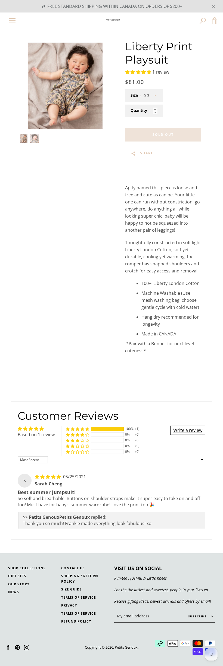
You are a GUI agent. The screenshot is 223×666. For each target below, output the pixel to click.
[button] (138, 72)
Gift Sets (17, 576)
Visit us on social (138, 568)
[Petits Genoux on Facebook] (8, 647)
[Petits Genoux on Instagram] (26, 647)
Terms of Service (78, 597)
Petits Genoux (126, 647)
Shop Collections (27, 568)
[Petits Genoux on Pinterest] (17, 647)
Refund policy (76, 621)
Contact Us (73, 568)
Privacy (69, 605)
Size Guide (71, 589)
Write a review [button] (187, 430)
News (13, 592)
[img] (48, 477)
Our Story (18, 584)
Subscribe (198, 616)
